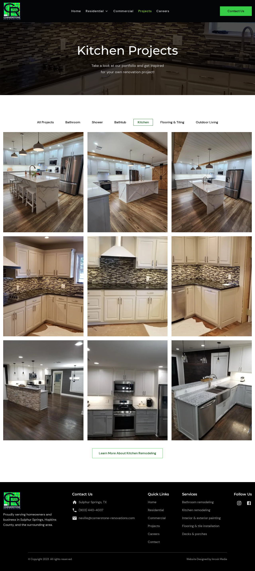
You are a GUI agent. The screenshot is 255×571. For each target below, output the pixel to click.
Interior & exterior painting (201, 518)
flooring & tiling (172, 122)
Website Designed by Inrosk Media (206, 559)
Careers (162, 11)
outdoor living (207, 122)
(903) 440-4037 (91, 510)
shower (97, 122)
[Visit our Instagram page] (239, 503)
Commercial (123, 11)
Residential (156, 510)
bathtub (120, 122)
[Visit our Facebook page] (249, 503)
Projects (145, 11)
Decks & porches (194, 534)
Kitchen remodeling (196, 510)
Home (76, 11)
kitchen (143, 122)
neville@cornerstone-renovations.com (107, 518)
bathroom (72, 122)
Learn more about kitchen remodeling (127, 453)
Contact (154, 542)
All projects (45, 122)
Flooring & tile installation (200, 526)
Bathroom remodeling (198, 502)
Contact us (236, 11)
